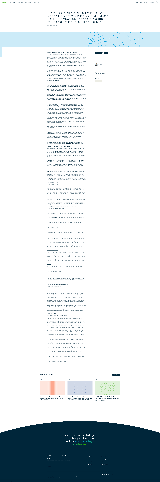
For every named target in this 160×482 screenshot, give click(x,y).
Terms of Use (103, 456)
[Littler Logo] (5, 2)
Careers (89, 459)
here (58, 291)
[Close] (159, 481)
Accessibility (90, 464)
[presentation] (52, 388)
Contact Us (90, 456)
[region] (80, 481)
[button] (102, 474)
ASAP (42, 379)
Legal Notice (90, 461)
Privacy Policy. (44, 481)
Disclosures (103, 461)
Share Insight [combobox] (98, 52)
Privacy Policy (103, 459)
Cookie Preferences (104, 464)
